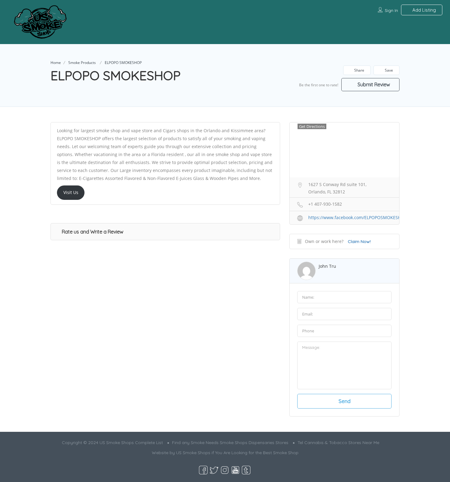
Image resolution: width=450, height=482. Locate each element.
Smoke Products (82, 62)
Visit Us (70, 192)
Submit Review (373, 84)
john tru (327, 266)
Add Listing (423, 10)
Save (388, 70)
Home (56, 62)
